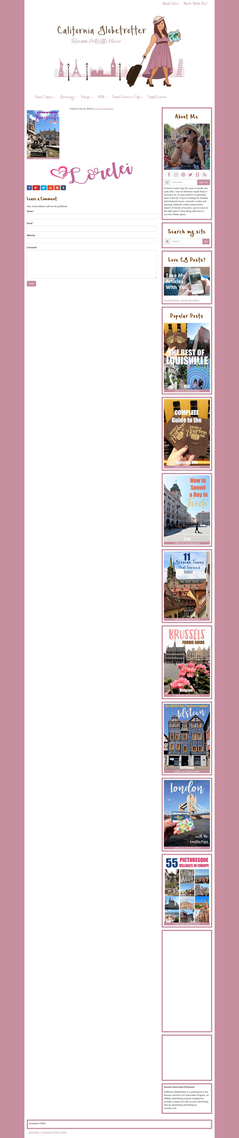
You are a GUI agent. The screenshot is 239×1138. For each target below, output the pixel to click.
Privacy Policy (60, 1132)
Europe (86, 97)
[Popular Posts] (187, 357)
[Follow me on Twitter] (190, 174)
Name (30, 211)
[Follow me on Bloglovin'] (197, 174)
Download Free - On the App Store (181, 300)
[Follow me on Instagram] (176, 174)
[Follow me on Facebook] (169, 174)
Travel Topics (43, 97)
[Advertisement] (187, 981)
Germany (67, 97)
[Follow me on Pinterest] (183, 174)
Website (31, 235)
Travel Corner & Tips (126, 97)
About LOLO (171, 4)
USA (101, 97)
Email (29, 223)
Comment (32, 247)
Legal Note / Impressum (41, 1132)
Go (206, 241)
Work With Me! (195, 4)
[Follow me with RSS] (204, 174)
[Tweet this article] (44, 187)
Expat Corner (157, 97)
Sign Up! (203, 182)
